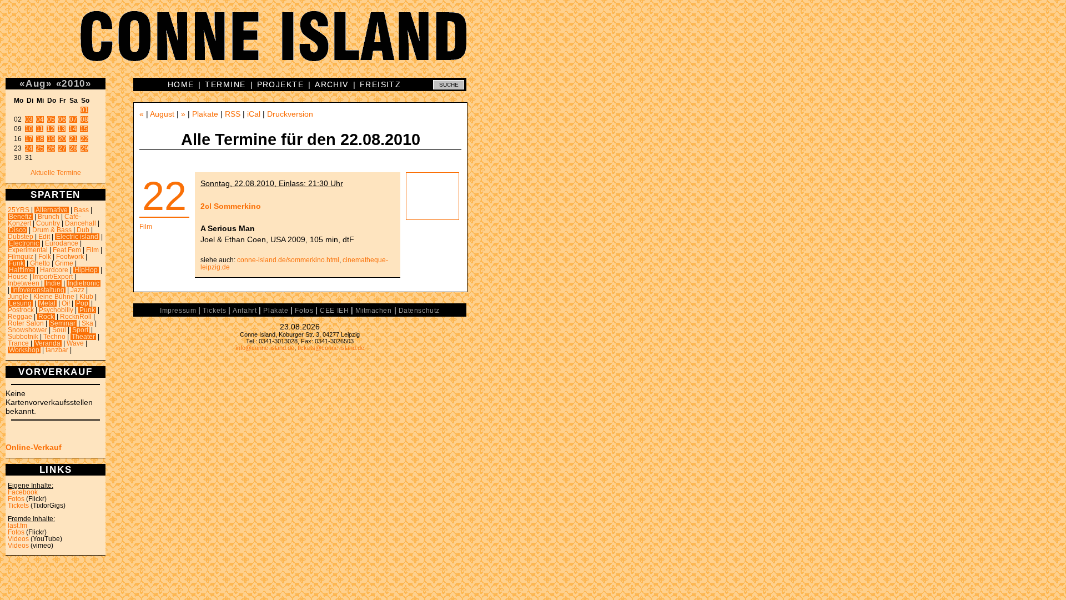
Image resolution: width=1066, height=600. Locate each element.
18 (40, 139)
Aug (36, 83)
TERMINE (225, 84)
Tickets (18, 505)
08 (84, 119)
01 (84, 110)
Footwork (70, 256)
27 (62, 148)
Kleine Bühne (53, 296)
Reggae (20, 316)
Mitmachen (373, 310)
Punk (87, 310)
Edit (44, 236)
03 (29, 119)
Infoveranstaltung (38, 290)
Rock (46, 316)
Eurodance (61, 243)
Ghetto (40, 263)
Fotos (16, 499)
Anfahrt (245, 310)
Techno (54, 336)
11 (39, 129)
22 (84, 139)
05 (51, 119)
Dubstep (20, 236)
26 (51, 148)
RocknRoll (76, 316)
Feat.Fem (67, 250)
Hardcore (54, 270)
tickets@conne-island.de (331, 347)
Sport (80, 330)
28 (73, 148)
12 (50, 129)
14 (73, 129)
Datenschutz (419, 310)
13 (62, 129)
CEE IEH (334, 310)
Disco (17, 230)
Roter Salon (26, 323)
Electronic (24, 243)
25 (40, 148)
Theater (83, 336)
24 (29, 148)
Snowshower (27, 330)
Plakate (205, 113)
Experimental (28, 250)
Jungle (18, 296)
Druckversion (290, 113)
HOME (181, 84)
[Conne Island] (533, 44)
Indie (53, 283)
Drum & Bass (52, 230)
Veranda (48, 343)
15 (84, 129)
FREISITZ (380, 84)
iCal (253, 113)
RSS (232, 113)
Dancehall (80, 223)
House (18, 276)
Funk (16, 263)
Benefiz (20, 216)
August (162, 113)
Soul (59, 330)
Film (92, 250)
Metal (47, 303)
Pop (82, 303)
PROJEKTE (280, 84)
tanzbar (57, 350)
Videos (18, 539)
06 (62, 119)
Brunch (48, 216)
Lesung (20, 303)
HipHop (86, 270)
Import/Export (53, 276)
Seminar (63, 323)
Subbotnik (23, 336)
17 (29, 139)
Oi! (66, 303)
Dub (83, 230)
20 (62, 139)
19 (51, 139)
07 (73, 119)
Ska (87, 323)
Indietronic (83, 283)
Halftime (21, 270)
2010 (74, 83)
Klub (86, 296)
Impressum (178, 310)
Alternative (52, 210)
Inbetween (23, 283)
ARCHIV (332, 84)
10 (29, 129)
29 (84, 148)
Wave (75, 343)
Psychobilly (56, 310)
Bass (81, 210)
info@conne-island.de (265, 347)
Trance (18, 343)
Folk (44, 256)
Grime (64, 263)
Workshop (24, 350)
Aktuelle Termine (56, 172)
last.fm (17, 525)
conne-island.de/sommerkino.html (288, 260)
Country (48, 223)
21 (73, 139)
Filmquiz (20, 256)
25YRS (18, 210)
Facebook (23, 492)
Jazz (77, 290)
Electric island (77, 236)
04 (40, 119)
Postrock (21, 310)
